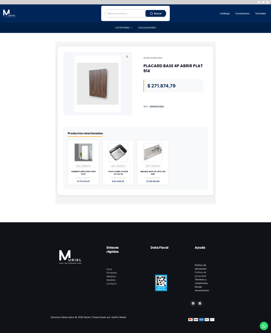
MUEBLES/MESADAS (152, 58)
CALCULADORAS (147, 27)
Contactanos (242, 13)
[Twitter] (263, 2)
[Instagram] (267, 2)
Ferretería (112, 272)
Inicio (109, 269)
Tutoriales (260, 13)
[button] (264, 326)
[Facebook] (259, 2)
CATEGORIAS (122, 27)
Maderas (111, 276)
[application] (131, 27)
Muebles (111, 279)
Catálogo (225, 13)
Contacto (112, 283)
